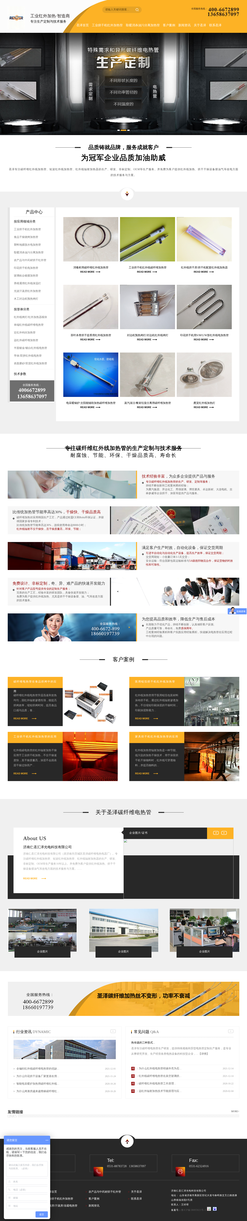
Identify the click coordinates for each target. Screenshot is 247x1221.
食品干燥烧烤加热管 (26, 237)
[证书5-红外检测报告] (178, 869)
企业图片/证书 (138, 832)
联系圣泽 (215, 25)
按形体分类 (21, 309)
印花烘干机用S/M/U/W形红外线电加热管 (204, 335)
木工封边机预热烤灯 (26, 298)
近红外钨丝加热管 (25, 332)
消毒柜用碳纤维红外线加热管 (90, 267)
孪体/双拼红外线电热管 (28, 355)
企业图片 (42, 951)
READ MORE (87, 272)
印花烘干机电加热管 (26, 267)
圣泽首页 (82, 25)
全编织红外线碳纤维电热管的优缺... (37, 1068)
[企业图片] (42, 930)
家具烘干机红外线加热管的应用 (156, 736)
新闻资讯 (184, 25)
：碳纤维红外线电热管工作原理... (156, 1083)
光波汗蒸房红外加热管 (27, 291)
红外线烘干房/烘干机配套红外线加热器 (204, 267)
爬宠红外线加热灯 (204, 403)
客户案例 (169, 25)
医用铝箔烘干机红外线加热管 (155, 681)
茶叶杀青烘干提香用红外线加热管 (91, 335)
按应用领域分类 (25, 221)
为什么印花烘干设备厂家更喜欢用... (37, 1076)
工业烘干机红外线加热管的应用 (35, 736)
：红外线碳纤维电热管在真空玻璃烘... (159, 1076)
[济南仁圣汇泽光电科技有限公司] (19, 17)
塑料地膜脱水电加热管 (27, 244)
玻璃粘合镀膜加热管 (26, 275)
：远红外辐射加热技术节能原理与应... (159, 1091)
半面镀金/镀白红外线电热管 (30, 348)
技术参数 (20, 373)
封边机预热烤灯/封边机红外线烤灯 (147, 335)
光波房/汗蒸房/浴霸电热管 (61, 1205)
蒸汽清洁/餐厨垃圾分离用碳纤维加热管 (147, 403)
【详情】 (203, 1053)
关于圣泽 (200, 25)
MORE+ (235, 1111)
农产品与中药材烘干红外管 (30, 260)
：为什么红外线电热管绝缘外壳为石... (159, 1068)
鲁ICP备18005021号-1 (193, 1210)
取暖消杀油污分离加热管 (143, 25)
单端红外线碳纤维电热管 (29, 324)
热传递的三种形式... (143, 1042)
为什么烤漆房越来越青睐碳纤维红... (37, 1091)
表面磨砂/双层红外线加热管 (30, 363)
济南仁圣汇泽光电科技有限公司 (47, 847)
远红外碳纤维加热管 (26, 340)
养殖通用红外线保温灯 (27, 283)
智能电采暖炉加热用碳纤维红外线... (37, 1083)
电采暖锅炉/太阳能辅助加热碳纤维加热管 (91, 403)
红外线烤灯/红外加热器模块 (30, 317)
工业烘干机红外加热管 (107, 25)
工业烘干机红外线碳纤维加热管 (148, 267)
